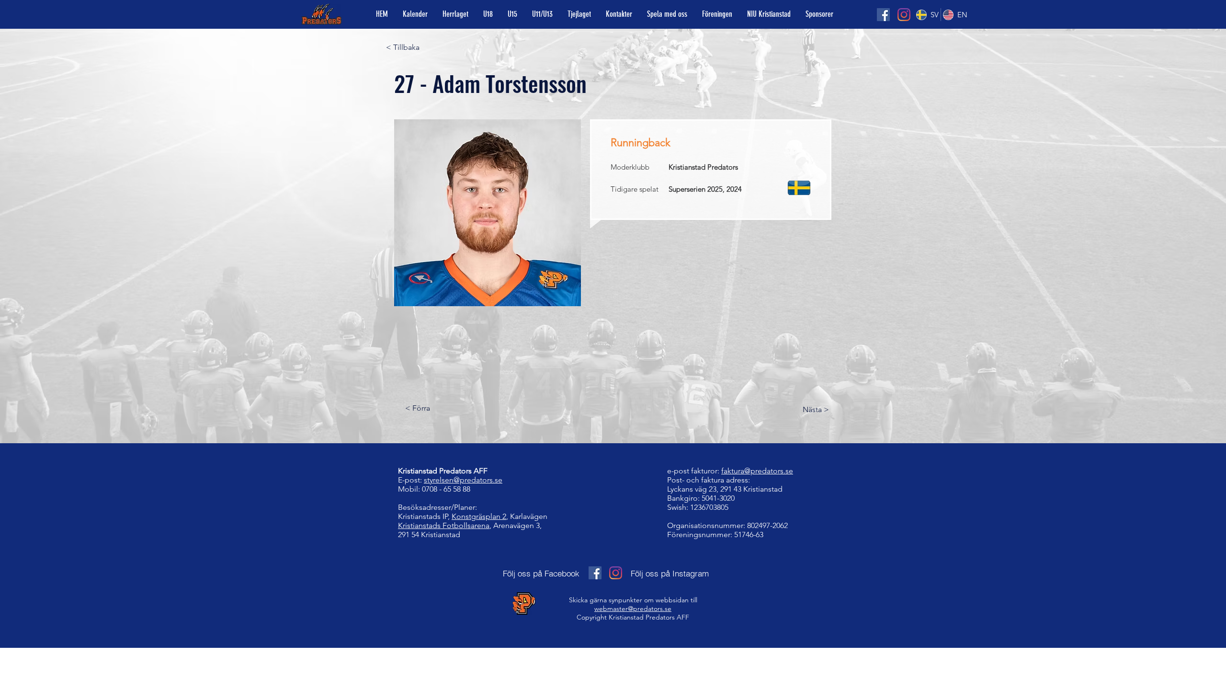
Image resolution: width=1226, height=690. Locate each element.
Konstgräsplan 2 (479, 516)
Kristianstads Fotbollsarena (443, 525)
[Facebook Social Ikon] (883, 14)
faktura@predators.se (757, 470)
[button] (666, 14)
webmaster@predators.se (632, 608)
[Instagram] (903, 14)
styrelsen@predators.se (463, 479)
